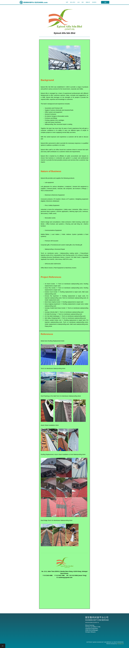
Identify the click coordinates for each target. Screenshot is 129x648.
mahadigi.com (120, 643)
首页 (67, 2)
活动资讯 (94, 2)
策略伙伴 (88, 2)
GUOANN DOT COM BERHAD (104, 642)
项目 (83, 2)
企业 (78, 2)
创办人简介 (72, 2)
